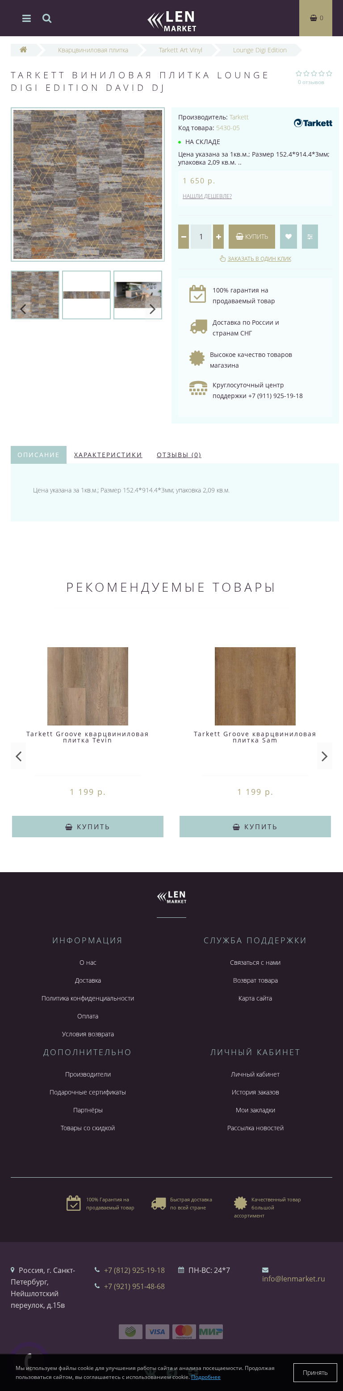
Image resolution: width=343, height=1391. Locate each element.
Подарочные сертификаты (88, 1092)
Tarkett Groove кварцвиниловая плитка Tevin (87, 736)
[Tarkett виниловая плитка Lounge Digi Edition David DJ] (88, 184)
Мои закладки (255, 1110)
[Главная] (23, 50)
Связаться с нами (255, 962)
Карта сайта (255, 998)
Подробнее (206, 1377)
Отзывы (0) (179, 454)
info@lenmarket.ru (293, 1279)
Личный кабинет (255, 1074)
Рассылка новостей (255, 1128)
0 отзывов (311, 82)
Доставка (88, 980)
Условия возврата (88, 1034)
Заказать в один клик (259, 259)
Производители (88, 1074)
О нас (87, 962)
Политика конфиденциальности (88, 998)
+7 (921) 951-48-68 (134, 1286)
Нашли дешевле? (207, 196)
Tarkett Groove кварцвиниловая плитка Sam (255, 736)
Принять (315, 1372)
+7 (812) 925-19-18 (134, 1270)
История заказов (255, 1092)
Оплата (87, 1016)
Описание (38, 454)
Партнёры (88, 1110)
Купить (255, 236)
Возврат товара (255, 980)
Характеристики (108, 454)
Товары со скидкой (88, 1128)
